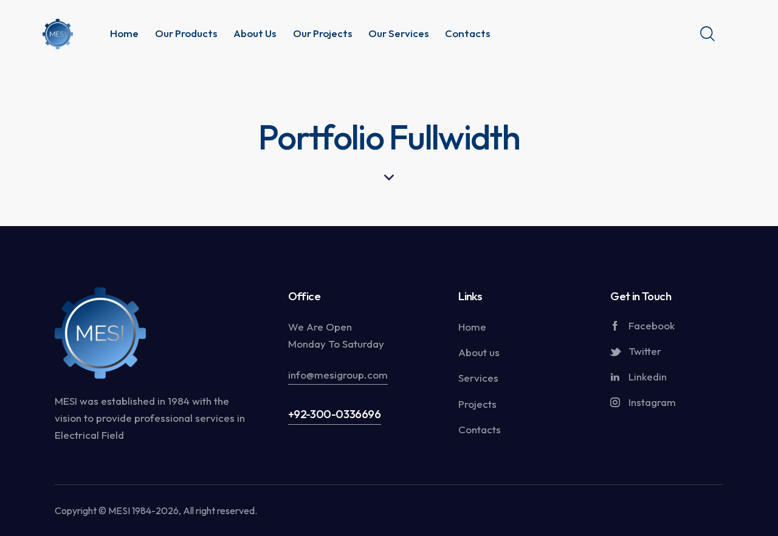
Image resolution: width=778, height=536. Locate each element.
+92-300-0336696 (334, 414)
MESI (119, 510)
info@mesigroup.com (338, 374)
